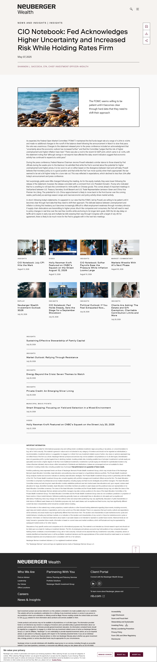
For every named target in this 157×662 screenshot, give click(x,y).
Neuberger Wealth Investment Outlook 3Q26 (29, 308)
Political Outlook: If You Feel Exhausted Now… (93, 306)
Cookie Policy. (56, 660)
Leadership (22, 581)
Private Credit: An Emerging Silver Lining (50, 391)
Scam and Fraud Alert (119, 618)
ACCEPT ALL (136, 654)
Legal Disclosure (117, 615)
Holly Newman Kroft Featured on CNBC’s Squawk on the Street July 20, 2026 (70, 424)
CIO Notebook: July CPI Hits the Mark (31, 263)
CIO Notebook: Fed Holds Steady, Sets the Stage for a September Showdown (62, 309)
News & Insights (29, 600)
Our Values (22, 584)
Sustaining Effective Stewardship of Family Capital (55, 340)
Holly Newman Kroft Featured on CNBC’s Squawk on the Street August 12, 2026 (61, 266)
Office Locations (24, 588)
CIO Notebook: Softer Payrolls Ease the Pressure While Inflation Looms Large (94, 266)
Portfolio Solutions (54, 581)
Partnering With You (61, 572)
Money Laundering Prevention (122, 629)
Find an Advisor (24, 577)
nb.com (96, 596)
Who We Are (26, 572)
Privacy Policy (116, 632)
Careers (23, 594)
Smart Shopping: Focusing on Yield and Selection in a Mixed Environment (68, 407)
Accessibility (116, 612)
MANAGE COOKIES (105, 654)
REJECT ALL (121, 654)
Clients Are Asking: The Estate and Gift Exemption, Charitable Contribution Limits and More (125, 310)
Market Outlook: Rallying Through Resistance (52, 357)
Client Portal (99, 572)
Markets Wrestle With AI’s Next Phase (123, 263)
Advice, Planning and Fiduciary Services (62, 577)
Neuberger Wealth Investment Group (60, 584)
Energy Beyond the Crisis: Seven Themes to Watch (55, 374)
